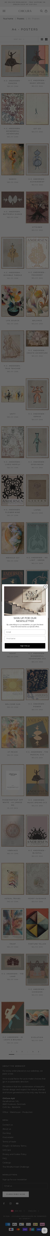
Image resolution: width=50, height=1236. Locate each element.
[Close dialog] (45, 587)
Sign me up (25, 646)
